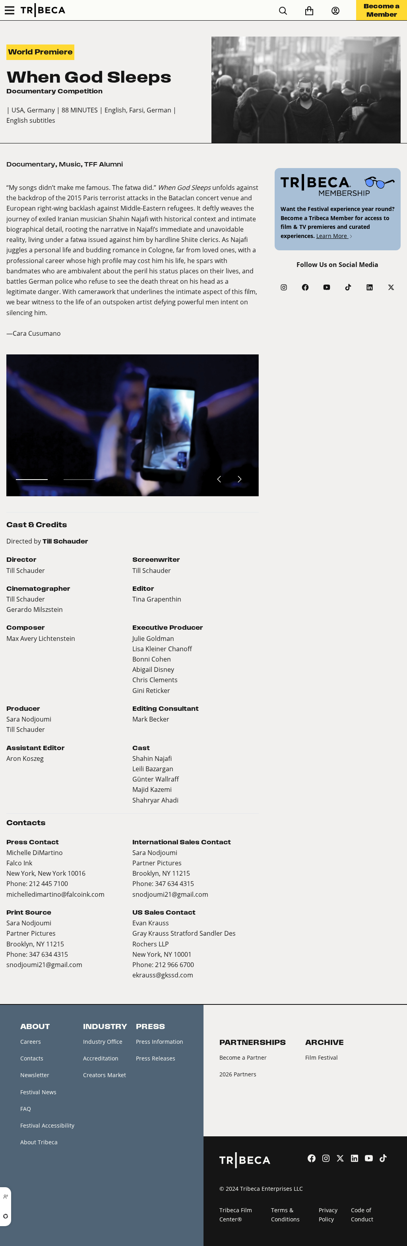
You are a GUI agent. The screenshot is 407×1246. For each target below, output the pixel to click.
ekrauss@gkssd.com (162, 975)
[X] (391, 287)
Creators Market (104, 1075)
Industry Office (102, 1041)
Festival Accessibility (47, 1125)
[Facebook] (305, 287)
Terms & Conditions (285, 1214)
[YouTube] (327, 287)
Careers (30, 1041)
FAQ (25, 1108)
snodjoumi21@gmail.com (170, 894)
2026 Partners (237, 1074)
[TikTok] (348, 287)
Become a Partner (243, 1057)
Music (70, 164)
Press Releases (155, 1058)
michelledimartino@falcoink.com (55, 894)
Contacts (31, 1058)
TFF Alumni (103, 164)
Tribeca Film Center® (235, 1214)
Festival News (38, 1092)
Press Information (159, 1041)
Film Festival (321, 1057)
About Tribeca (39, 1142)
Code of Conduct (362, 1214)
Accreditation (100, 1058)
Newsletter (34, 1075)
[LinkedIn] (369, 287)
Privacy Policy (328, 1214)
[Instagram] (284, 287)
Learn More (332, 236)
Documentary (30, 164)
